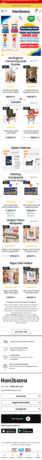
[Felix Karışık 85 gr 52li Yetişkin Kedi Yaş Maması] (31, 190)
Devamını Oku (21, 331)
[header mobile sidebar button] (2, 11)
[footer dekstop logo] (14, 380)
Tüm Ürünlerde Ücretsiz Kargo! (21, 6)
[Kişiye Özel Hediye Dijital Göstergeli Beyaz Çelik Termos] (11, 276)
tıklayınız (12, 368)
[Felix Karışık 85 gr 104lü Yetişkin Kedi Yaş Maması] (11, 190)
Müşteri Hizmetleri (21, 402)
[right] (39, 36)
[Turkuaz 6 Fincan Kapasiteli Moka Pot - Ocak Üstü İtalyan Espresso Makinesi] (31, 75)
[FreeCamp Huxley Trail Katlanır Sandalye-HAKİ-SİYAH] (11, 116)
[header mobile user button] (40, 11)
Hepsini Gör (34, 61)
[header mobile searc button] (5, 11)
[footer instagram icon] (28, 419)
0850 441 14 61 (16, 386)
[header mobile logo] (21, 11)
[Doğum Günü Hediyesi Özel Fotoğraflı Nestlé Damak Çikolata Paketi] (11, 234)
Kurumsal (21, 396)
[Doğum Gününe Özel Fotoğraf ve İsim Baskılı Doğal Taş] (31, 234)
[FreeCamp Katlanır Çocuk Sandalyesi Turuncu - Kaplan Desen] (31, 116)
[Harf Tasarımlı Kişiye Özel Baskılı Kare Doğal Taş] (31, 276)
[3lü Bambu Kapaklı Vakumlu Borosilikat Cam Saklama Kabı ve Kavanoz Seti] (10, 75)
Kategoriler (21, 409)
